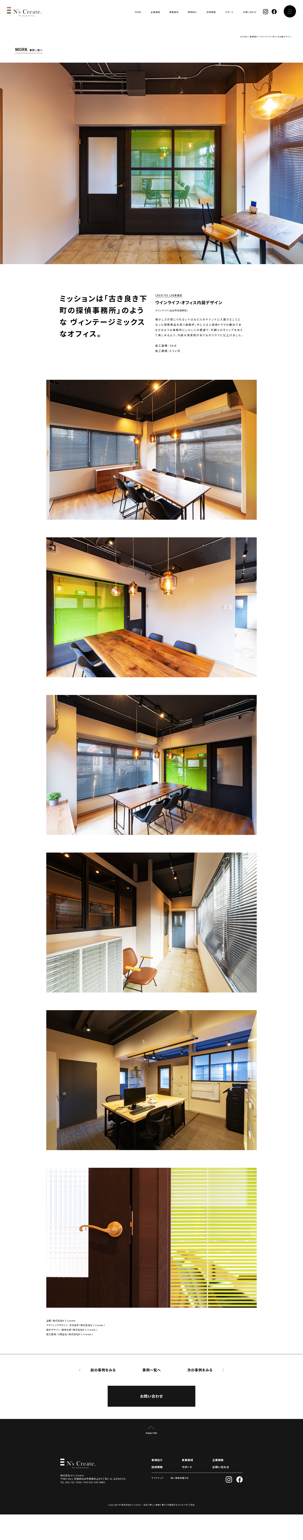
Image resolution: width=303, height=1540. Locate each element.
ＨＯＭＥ (244, 36)
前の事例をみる (103, 1370)
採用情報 (211, 12)
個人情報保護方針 (180, 1478)
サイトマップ (157, 1478)
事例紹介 (192, 12)
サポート (229, 12)
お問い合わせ (250, 12)
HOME (138, 12)
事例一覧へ (151, 1370)
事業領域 (174, 12)
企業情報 (155, 12)
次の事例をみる (200, 1370)
